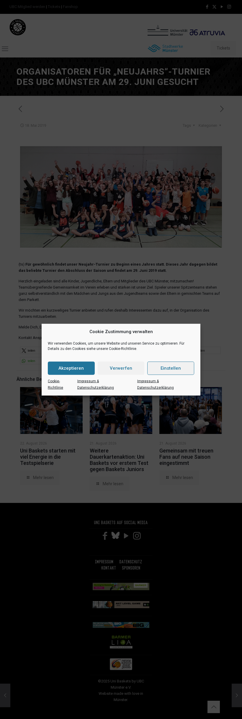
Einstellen (171, 368)
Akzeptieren (71, 368)
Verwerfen (121, 368)
